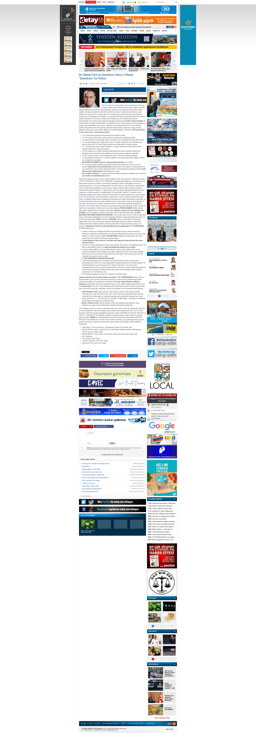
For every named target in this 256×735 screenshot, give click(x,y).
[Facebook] (81, 83)
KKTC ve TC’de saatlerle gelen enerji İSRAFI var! (95, 477)
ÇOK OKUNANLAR (153, 664)
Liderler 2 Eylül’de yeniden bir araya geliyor (160, 510)
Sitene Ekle (110, 2)
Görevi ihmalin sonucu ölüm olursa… (92, 472)
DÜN (168, 718)
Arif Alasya (156, 266)
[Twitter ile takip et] (170, 27)
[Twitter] (84, 83)
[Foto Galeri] (91, 27)
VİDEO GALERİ (152, 631)
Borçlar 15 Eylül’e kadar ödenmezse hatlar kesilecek (160, 507)
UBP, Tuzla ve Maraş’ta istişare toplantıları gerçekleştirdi (162, 515)
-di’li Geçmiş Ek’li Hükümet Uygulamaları (93, 475)
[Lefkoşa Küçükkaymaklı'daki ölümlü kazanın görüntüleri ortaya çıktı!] (169, 651)
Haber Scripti (169, 729)
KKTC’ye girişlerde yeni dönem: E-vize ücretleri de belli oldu (160, 541)
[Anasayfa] (81, 27)
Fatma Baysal (159, 274)
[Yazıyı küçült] (139, 83)
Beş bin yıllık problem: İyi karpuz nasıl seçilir (87, 531)
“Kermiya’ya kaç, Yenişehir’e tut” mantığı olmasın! (96, 463)
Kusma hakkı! (86, 466)
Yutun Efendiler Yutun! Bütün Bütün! (92, 489)
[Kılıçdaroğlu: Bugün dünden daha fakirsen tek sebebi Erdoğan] (155, 639)
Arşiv (104, 2)
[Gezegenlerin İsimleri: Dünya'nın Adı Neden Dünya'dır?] (169, 606)
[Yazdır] (134, 83)
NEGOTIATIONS (150, 723)
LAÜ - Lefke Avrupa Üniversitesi (135, 723)
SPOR (90, 723)
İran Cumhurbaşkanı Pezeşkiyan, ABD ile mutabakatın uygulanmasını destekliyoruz (132, 47)
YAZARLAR (151, 254)
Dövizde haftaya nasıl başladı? (159, 532)
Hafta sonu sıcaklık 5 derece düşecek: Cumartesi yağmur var (161, 528)
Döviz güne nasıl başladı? (124, 27)
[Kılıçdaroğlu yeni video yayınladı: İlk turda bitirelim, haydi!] (169, 639)
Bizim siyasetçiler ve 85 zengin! (91, 480)
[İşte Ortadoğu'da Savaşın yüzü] (155, 618)
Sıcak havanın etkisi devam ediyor (159, 534)
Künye (98, 2)
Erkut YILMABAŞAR (158, 260)
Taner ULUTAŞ (158, 290)
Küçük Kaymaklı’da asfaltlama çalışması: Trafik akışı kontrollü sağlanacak (161, 523)
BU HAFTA (162, 718)
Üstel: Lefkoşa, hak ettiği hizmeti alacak (116, 69)
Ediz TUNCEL (154, 282)
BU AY (156, 718)
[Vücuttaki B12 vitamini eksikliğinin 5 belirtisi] (169, 618)
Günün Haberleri (91, 2)
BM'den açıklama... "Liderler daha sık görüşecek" (139, 69)
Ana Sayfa (81, 2)
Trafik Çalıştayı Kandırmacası (90, 491)
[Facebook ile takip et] (167, 27)
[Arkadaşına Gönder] (132, 83)
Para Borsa (97, 723)
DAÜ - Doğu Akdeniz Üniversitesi (110, 723)
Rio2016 (123, 723)
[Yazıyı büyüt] (143, 83)
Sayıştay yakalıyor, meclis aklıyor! (91, 469)
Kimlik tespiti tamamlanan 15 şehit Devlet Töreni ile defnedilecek (161, 504)
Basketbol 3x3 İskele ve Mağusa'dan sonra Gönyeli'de (160, 512)
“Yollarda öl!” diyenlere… (89, 483)
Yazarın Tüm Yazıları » (86, 496)
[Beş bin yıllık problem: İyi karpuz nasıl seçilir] (155, 606)
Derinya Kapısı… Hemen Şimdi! (90, 486)
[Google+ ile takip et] (172, 27)
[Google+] (86, 83)
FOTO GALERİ (152, 598)
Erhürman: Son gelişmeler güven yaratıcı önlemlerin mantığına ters (95, 69)
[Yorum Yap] (129, 83)
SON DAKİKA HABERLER (155, 499)
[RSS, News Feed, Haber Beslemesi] (175, 27)
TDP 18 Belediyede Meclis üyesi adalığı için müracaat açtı (160, 69)
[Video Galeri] (104, 27)
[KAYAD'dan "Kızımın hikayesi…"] (155, 651)
